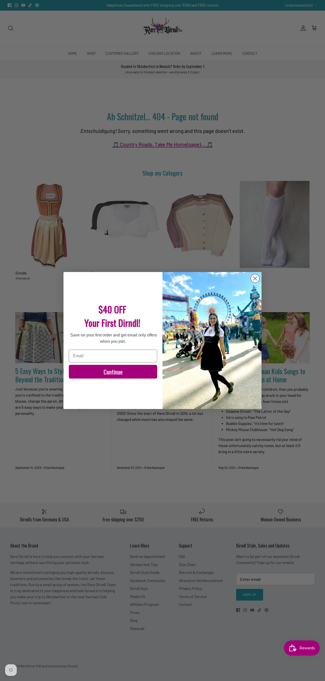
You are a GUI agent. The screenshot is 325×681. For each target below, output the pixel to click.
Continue (113, 371)
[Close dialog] (255, 278)
